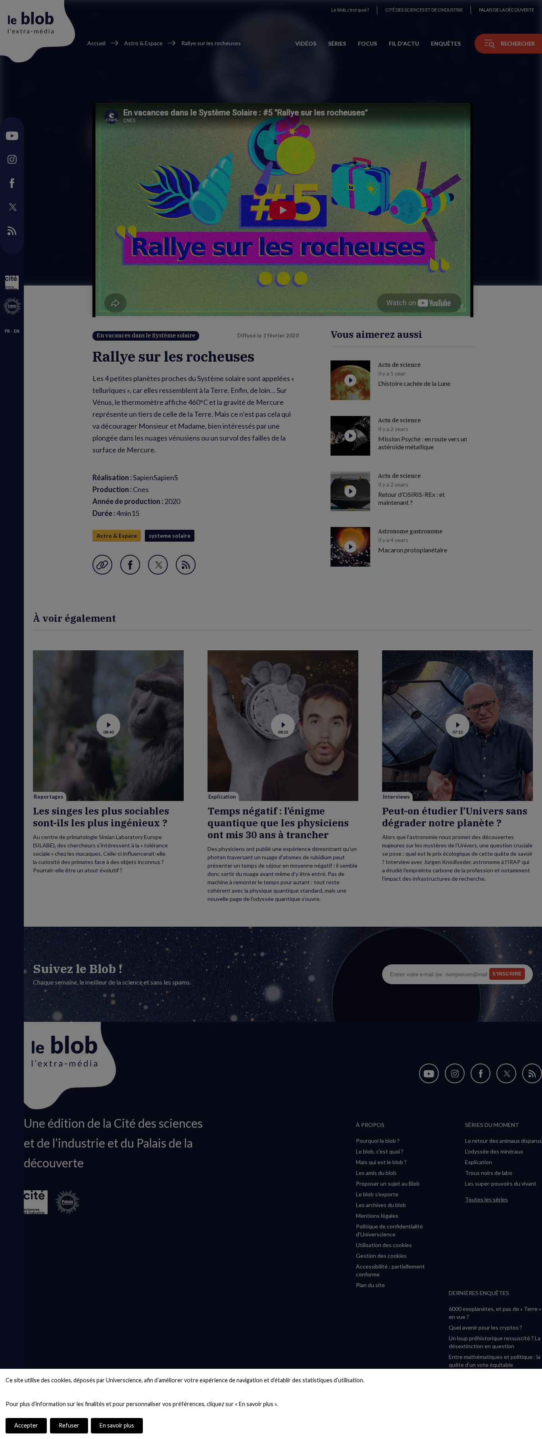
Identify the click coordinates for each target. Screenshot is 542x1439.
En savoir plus (117, 1425)
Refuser (69, 1425)
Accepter (26, 1425)
